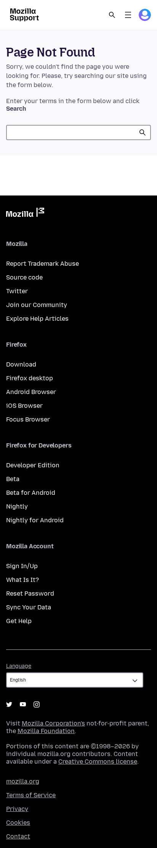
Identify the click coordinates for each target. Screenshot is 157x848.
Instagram (37, 704)
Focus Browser (28, 419)
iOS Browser (24, 405)
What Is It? (22, 579)
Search (112, 15)
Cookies (18, 822)
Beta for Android (30, 492)
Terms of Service (31, 795)
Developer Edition (32, 465)
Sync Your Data (28, 607)
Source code (24, 277)
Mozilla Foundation (46, 731)
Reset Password (30, 593)
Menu (128, 15)
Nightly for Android (35, 520)
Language (18, 666)
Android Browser (31, 392)
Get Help (19, 621)
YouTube (23, 704)
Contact (18, 836)
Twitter (17, 291)
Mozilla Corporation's (53, 723)
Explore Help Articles (37, 318)
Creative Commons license (97, 761)
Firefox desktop (29, 378)
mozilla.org (22, 781)
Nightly (17, 506)
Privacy (17, 808)
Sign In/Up (22, 566)
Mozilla (25, 214)
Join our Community (36, 305)
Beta (12, 479)
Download (21, 364)
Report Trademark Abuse (42, 263)
